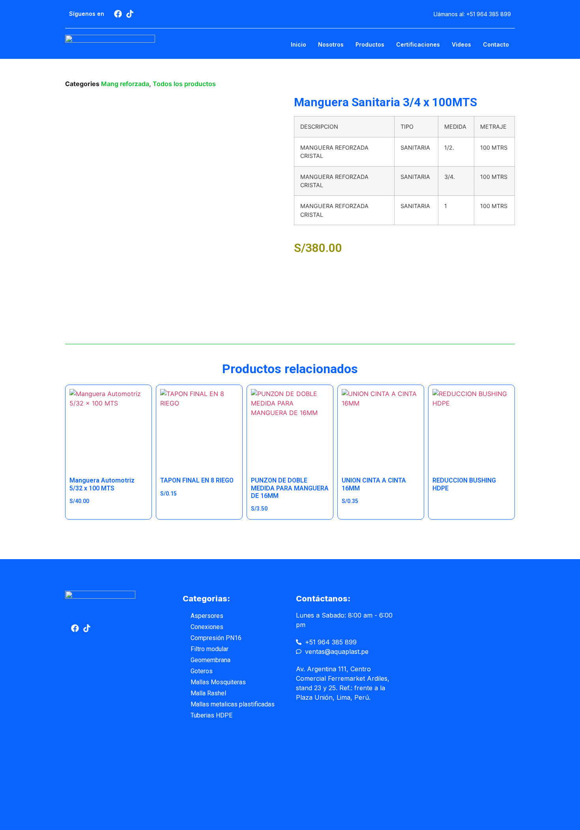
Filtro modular (209, 649)
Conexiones (207, 627)
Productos (369, 44)
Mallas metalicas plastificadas (233, 704)
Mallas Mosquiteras (218, 682)
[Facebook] (118, 14)
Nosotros (331, 44)
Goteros (202, 671)
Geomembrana (210, 660)
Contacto (496, 44)
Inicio (298, 44)
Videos (461, 44)
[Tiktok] (130, 14)
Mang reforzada (125, 84)
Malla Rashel (208, 693)
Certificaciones (418, 44)
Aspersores (207, 616)
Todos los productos (184, 84)
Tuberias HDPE (211, 715)
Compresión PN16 (216, 638)
